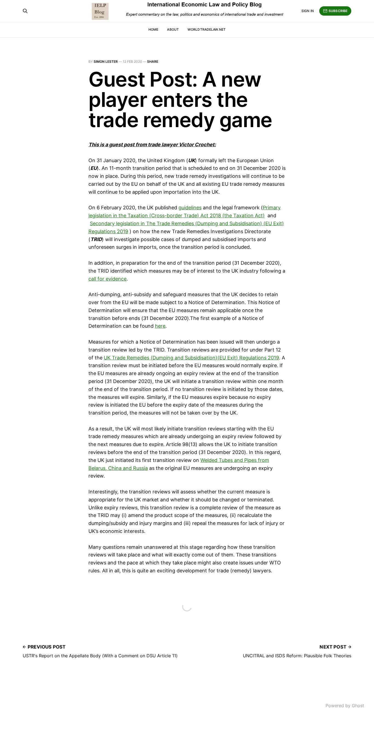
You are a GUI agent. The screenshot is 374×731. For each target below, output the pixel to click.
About (173, 29)
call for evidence (107, 279)
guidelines (190, 207)
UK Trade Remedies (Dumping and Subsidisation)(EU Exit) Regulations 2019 (191, 358)
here (160, 326)
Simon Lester (106, 61)
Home (153, 29)
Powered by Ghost (345, 705)
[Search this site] (25, 11)
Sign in (307, 11)
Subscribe (338, 11)
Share (152, 61)
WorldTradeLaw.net (207, 29)
